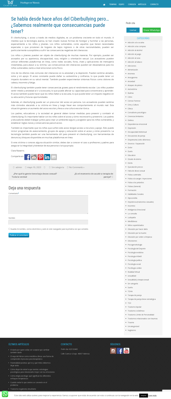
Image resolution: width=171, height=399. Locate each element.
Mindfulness (132, 221)
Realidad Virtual (134, 272)
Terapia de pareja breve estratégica (142, 299)
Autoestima (132, 89)
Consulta (132, 4)
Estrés (130, 163)
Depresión (132, 128)
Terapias (112, 4)
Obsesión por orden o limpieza (140, 237)
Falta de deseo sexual (136, 171)
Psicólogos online (135, 268)
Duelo (130, 151)
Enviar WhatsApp (152, 30)
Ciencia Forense (134, 101)
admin (19, 167)
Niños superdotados (136, 225)
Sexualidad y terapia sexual (138, 279)
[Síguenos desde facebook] (120, 351)
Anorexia (131, 73)
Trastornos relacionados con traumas (142, 318)
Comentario (13, 193)
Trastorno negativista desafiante (23, 389)
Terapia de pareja (135, 295)
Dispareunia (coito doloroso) (139, 139)
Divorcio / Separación (136, 143)
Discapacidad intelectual (137, 132)
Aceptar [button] (143, 395)
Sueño (130, 287)
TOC (129, 303)
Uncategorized (133, 326)
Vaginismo (132, 330)
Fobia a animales (134, 174)
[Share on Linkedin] (47, 157)
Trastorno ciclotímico (136, 311)
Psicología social (134, 264)
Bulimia (131, 93)
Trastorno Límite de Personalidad (141, 314)
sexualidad (132, 276)
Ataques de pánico (135, 85)
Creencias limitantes (135, 116)
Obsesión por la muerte (137, 233)
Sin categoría (58, 167)
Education (131, 155)
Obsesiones (132, 241)
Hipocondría (132, 198)
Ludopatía (132, 217)
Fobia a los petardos (136, 182)
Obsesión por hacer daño (138, 229)
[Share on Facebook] (27, 157)
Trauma (131, 322)
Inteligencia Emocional (136, 209)
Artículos (142, 4)
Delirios (131, 120)
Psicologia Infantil (134, 256)
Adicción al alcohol (135, 50)
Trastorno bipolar (134, 307)
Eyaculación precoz (135, 167)
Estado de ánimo (134, 159)
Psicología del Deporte (137, 248)
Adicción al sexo (134, 58)
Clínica (130, 108)
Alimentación (133, 69)
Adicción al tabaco (135, 62)
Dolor (130, 147)
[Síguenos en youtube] (126, 351)
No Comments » (76, 167)
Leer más (152, 395)
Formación (132, 190)
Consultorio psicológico (137, 112)
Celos (130, 97)
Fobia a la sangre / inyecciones (140, 178)
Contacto (154, 4)
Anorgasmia (132, 77)
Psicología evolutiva (135, 252)
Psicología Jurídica (135, 260)
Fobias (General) (134, 186)
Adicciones (132, 66)
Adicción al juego (134, 54)
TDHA (130, 291)
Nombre (12, 218)
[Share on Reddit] (34, 157)
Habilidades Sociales (136, 194)
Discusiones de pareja (136, 136)
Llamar (133, 30)
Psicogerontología (135, 244)
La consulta (132, 213)
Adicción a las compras (137, 46)
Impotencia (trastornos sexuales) (141, 202)
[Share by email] (54, 157)
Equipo (121, 4)
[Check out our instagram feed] (113, 351)
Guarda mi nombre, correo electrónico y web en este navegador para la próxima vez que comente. (49, 229)
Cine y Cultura (133, 104)
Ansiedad (131, 81)
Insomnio (131, 206)
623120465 (73, 349)
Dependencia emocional (137, 124)
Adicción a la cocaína (136, 42)
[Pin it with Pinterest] (41, 157)
